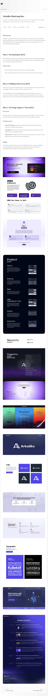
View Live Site (6, 111)
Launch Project (41, 27)
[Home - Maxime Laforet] (2, 4)
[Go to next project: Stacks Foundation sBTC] (46, 9)
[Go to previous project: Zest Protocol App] (43, 9)
